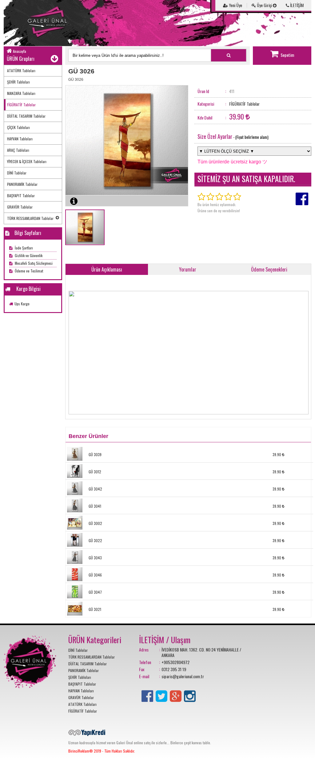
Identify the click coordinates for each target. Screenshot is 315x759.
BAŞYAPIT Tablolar (21, 195)
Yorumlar (187, 269)
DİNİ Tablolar (16, 172)
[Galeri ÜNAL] (50, 23)
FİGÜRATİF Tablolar (21, 104)
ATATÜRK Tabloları (21, 70)
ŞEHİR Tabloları (18, 81)
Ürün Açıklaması (106, 269)
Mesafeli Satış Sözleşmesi (33, 263)
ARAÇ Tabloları (18, 150)
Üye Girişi (264, 5)
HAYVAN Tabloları (20, 138)
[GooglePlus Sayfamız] (175, 695)
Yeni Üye (235, 5)
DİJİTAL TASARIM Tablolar (26, 116)
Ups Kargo (22, 303)
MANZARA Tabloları (21, 93)
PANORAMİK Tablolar (22, 184)
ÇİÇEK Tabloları (18, 127)
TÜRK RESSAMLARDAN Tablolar (30, 218)
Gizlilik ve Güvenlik (28, 255)
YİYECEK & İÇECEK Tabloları (26, 161)
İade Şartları (23, 247)
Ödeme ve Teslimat (28, 270)
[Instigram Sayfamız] (190, 695)
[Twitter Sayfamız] (161, 695)
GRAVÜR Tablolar (20, 206)
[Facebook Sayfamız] (147, 695)
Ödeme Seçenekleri (269, 269)
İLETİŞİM (296, 5)
